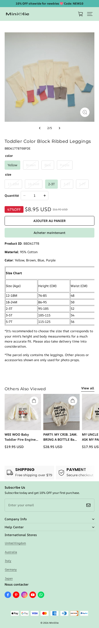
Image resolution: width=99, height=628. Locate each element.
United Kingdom (15, 543)
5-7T (82, 184)
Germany (11, 569)
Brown (31, 165)
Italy (8, 561)
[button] (89, 14)
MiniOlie (53, 622)
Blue (47, 165)
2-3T (51, 184)
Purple (65, 165)
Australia (11, 552)
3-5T (67, 184)
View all (87, 388)
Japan (9, 578)
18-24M (33, 184)
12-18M (13, 184)
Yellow (12, 165)
